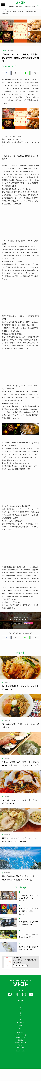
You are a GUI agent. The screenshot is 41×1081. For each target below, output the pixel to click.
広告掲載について (20, 1037)
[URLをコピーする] (35, 73)
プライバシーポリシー (20, 1042)
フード (13, 66)
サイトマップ (20, 1047)
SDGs (20, 1025)
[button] (6, 73)
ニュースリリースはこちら (20, 1035)
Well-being (20, 1022)
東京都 (5, 66)
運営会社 (20, 1045)
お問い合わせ (20, 1032)
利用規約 (20, 1040)
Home (3, 10)
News (20, 1028)
